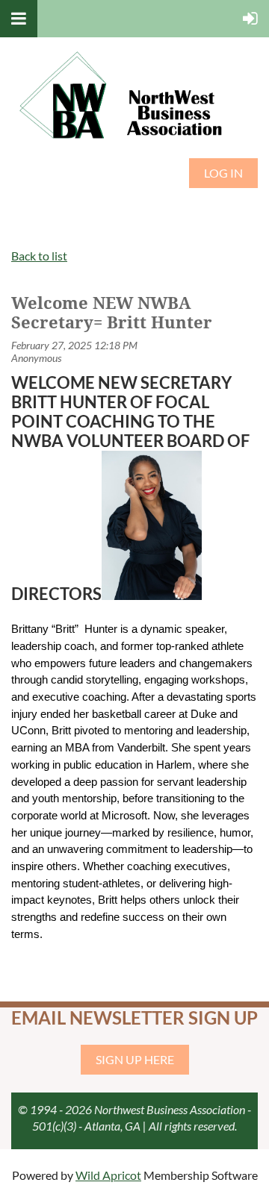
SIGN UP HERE (135, 1059)
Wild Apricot (108, 1175)
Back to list (39, 256)
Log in (223, 173)
